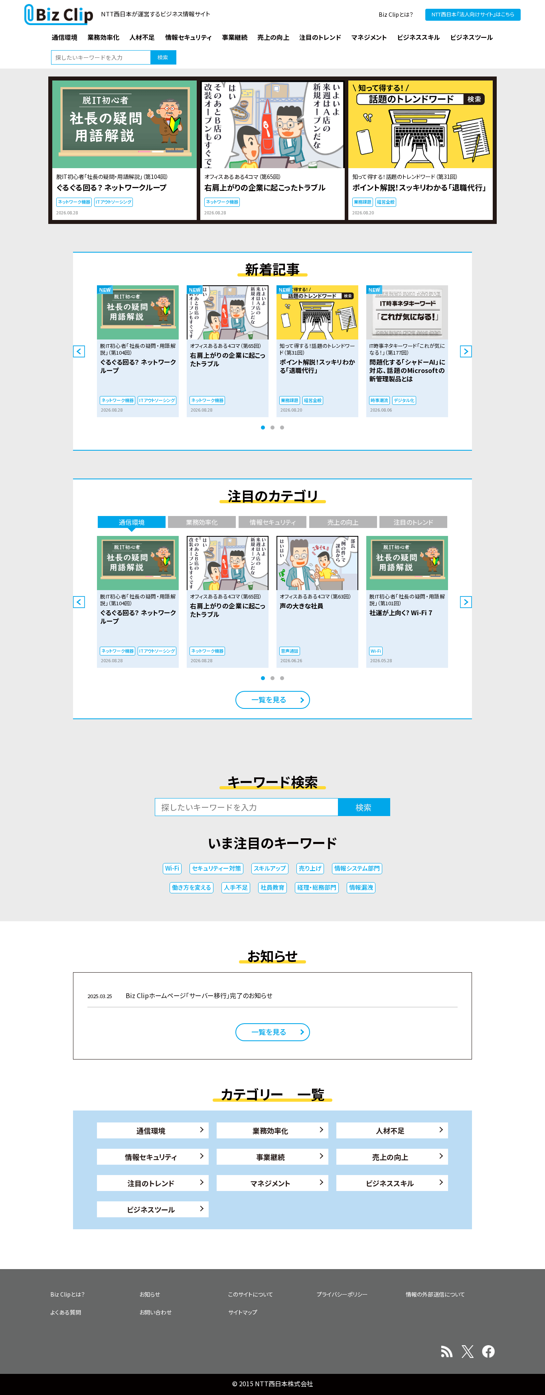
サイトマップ (242, 1312)
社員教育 (272, 887)
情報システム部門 (357, 868)
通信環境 (150, 1130)
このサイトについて (250, 1294)
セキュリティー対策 (216, 868)
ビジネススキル (390, 1183)
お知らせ (149, 1294)
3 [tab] (282, 428)
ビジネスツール (151, 1209)
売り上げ (310, 868)
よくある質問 (65, 1312)
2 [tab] (272, 428)
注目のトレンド (150, 1183)
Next (466, 351)
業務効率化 (270, 1130)
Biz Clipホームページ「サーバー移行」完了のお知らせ (179, 995)
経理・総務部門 (316, 887)
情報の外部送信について (435, 1294)
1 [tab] (263, 428)
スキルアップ (270, 868)
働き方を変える (191, 887)
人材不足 (390, 1130)
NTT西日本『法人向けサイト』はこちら (473, 14)
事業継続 (270, 1157)
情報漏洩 (361, 887)
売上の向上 (390, 1157)
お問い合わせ (155, 1312)
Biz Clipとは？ (396, 14)
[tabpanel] (138, 351)
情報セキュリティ (151, 1157)
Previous (79, 351)
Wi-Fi (172, 868)
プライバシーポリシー (342, 1294)
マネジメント (270, 1183)
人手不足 (236, 887)
